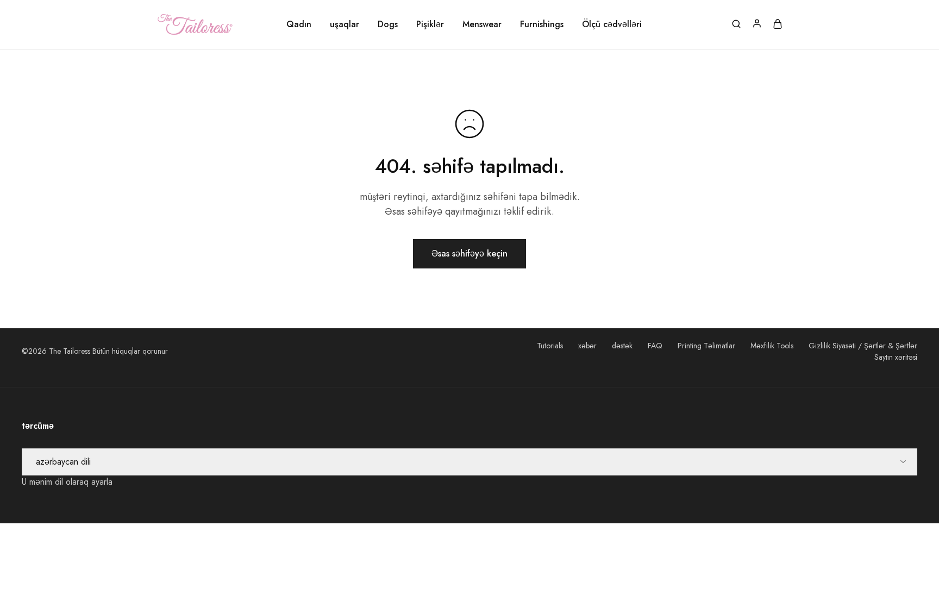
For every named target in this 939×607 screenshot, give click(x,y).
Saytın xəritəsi (895, 357)
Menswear (482, 24)
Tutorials (550, 345)
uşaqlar (344, 24)
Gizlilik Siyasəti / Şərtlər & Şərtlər (863, 345)
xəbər (587, 345)
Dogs (388, 24)
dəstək (622, 345)
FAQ (655, 345)
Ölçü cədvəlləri (612, 24)
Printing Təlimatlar (706, 345)
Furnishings (542, 24)
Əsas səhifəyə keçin (469, 253)
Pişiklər (430, 24)
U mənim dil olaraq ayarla (67, 481)
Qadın (298, 24)
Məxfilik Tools (771, 345)
